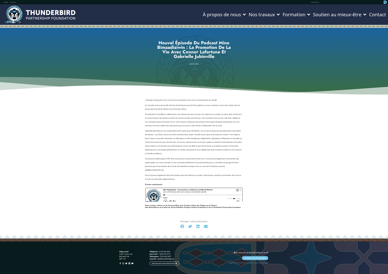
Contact (377, 14)
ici (204, 158)
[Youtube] (132, 263)
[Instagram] (123, 263)
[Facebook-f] (120, 263)
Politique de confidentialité (261, 263)
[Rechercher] (385, 2)
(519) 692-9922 (164, 251)
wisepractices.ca (169, 179)
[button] (182, 226)
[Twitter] (126, 263)
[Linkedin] (129, 263)
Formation (294, 14)
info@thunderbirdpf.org (165, 259)
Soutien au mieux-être (337, 14)
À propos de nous (222, 14)
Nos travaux (262, 14)
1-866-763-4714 (164, 254)
